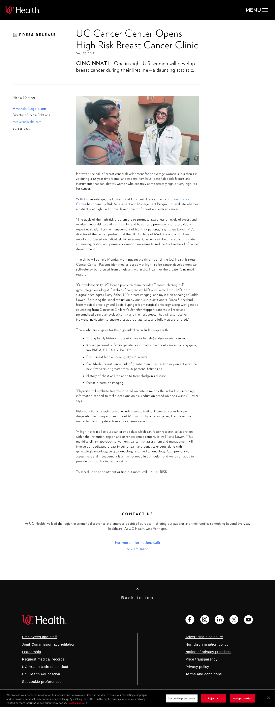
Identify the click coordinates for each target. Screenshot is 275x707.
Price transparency (201, 659)
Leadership (31, 652)
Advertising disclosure (204, 637)
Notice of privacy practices (208, 652)
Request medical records (43, 659)
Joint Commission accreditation (48, 644)
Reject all (213, 698)
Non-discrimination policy (206, 644)
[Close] (268, 697)
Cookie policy (76, 703)
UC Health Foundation (41, 674)
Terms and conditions (203, 674)
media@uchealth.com (27, 122)
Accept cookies (242, 698)
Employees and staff (39, 637)
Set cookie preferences (181, 698)
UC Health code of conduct (45, 667)
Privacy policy (197, 667)
